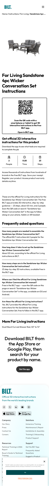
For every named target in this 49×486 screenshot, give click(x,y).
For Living (24, 14)
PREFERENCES (25, 478)
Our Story (6, 424)
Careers (5, 434)
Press (4, 427)
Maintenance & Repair (34, 427)
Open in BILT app (25, 132)
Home (4, 14)
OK (25, 472)
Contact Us (6, 431)
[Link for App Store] (9, 413)
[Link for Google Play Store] (25, 413)
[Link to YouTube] (22, 407)
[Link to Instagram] (29, 407)
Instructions (14, 14)
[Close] (44, 461)
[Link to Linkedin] (16, 407)
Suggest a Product (33, 456)
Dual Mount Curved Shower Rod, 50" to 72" (21, 327)
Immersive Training (33, 424)
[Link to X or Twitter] (10, 407)
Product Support (32, 438)
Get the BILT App (32, 447)
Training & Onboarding (35, 434)
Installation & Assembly (35, 431)
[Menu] (43, 6)
